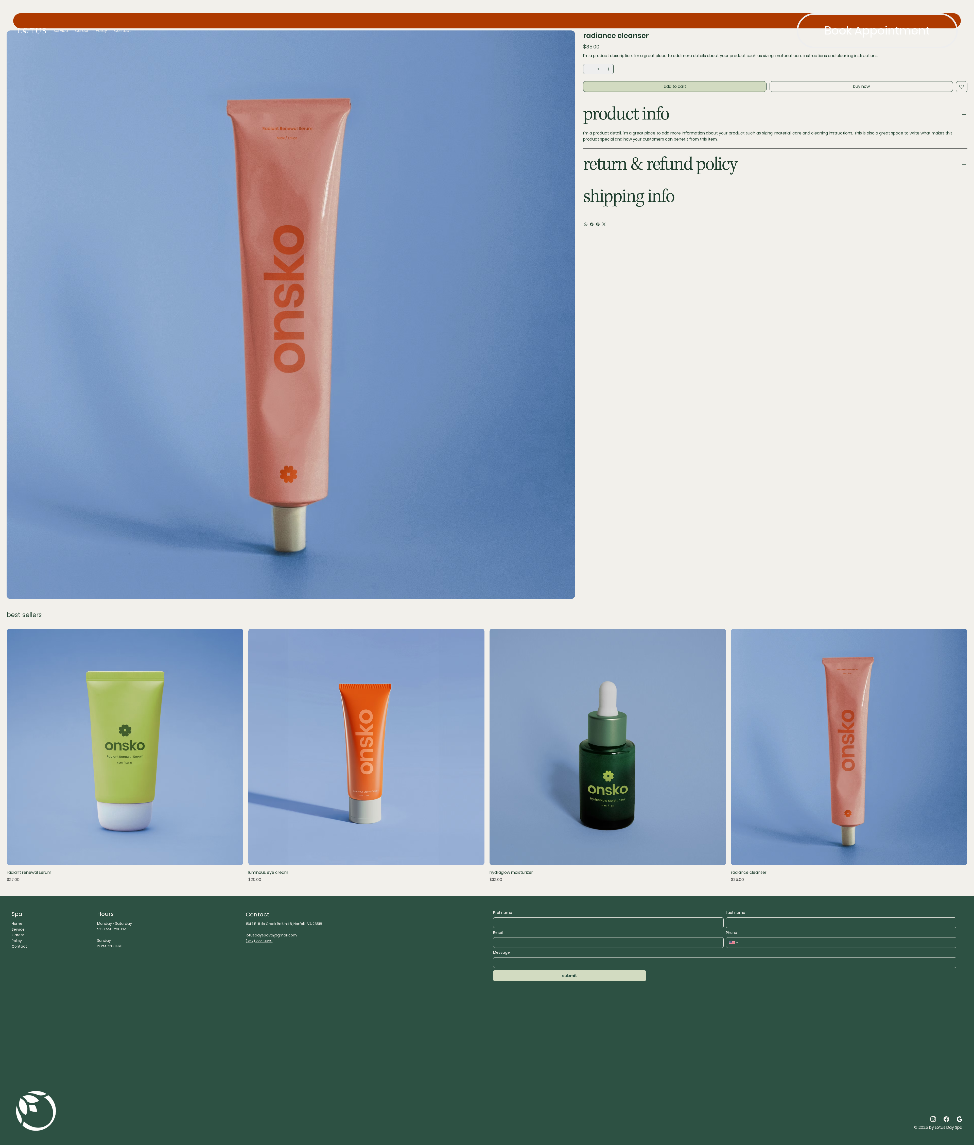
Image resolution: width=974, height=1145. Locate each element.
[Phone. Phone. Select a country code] (734, 943)
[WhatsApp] (585, 224)
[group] (487, 755)
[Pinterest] (597, 224)
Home (17, 923)
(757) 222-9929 (259, 941)
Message (501, 952)
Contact (19, 946)
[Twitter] (603, 224)
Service (18, 929)
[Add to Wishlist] (961, 86)
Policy (17, 940)
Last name (735, 912)
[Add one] (608, 69)
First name (502, 912)
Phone (731, 932)
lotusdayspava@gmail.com (271, 935)
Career (18, 934)
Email (498, 932)
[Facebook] (591, 224)
